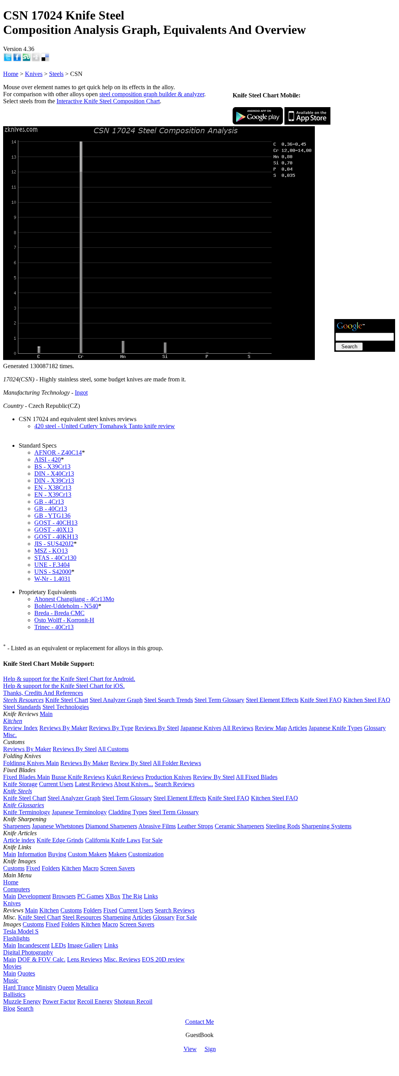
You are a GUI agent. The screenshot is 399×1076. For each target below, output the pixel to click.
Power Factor (59, 1001)
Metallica (87, 987)
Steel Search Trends (168, 700)
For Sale (152, 840)
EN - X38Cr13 (52, 487)
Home (10, 74)
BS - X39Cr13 (52, 466)
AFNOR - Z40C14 (58, 452)
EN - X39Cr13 (52, 494)
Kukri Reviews (125, 777)
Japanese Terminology (79, 812)
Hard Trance (18, 987)
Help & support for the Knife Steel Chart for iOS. (64, 686)
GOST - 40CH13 (56, 522)
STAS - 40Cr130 (55, 557)
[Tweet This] (7, 59)
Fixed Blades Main (26, 777)
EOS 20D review (163, 959)
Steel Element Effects (272, 700)
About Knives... (133, 784)
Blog (9, 1008)
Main (46, 714)
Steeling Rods (283, 826)
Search (25, 1008)
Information (32, 854)
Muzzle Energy (22, 1001)
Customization (146, 854)
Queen (66, 987)
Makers (117, 854)
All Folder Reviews (177, 763)
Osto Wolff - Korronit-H (64, 620)
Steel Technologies (65, 707)
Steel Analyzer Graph (116, 700)
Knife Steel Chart (66, 700)
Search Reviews (174, 784)
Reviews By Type (111, 728)
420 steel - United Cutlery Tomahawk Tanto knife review (104, 426)
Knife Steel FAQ (321, 700)
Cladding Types (127, 812)
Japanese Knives (200, 728)
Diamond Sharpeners (111, 826)
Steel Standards (22, 707)
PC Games (90, 896)
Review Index (20, 728)
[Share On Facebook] (17, 59)
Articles (297, 728)
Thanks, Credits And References (43, 693)
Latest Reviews (94, 784)
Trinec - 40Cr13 (54, 627)
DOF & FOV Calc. (41, 959)
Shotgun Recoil (133, 1001)
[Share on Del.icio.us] (45, 59)
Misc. (10, 735)
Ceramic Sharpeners (239, 826)
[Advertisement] (365, 201)
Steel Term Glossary (219, 700)
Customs (14, 868)
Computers (16, 889)
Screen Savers (117, 868)
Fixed (33, 868)
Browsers (64, 896)
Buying (57, 854)
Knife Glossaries (23, 805)
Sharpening (117, 917)
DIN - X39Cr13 (54, 480)
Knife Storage (20, 784)
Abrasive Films (157, 826)
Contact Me (199, 1021)
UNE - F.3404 (52, 564)
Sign (210, 1049)
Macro (91, 868)
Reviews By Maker (63, 728)
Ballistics (14, 994)
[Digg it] (36, 59)
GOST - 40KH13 (56, 536)
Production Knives (168, 777)
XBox (112, 896)
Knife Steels (17, 791)
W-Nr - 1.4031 (52, 578)
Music (10, 980)
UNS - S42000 (52, 571)
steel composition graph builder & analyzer (151, 94)
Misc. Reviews (122, 959)
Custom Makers (87, 854)
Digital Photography (28, 952)
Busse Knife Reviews (78, 777)
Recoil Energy (95, 1001)
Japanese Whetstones (58, 826)
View (190, 1049)
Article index (19, 840)
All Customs (113, 749)
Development (34, 896)
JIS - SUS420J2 (54, 543)
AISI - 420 (47, 459)
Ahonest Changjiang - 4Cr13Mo (74, 599)
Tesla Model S (21, 931)
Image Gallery (84, 945)
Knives (33, 74)
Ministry (45, 987)
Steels (56, 74)
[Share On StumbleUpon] (26, 59)
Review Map (271, 728)
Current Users (56, 784)
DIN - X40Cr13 (54, 473)
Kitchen (12, 721)
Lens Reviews (84, 959)
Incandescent (33, 945)
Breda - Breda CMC (59, 613)
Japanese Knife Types (335, 728)
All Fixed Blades (256, 777)
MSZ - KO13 (51, 550)
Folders (51, 868)
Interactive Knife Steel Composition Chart (108, 101)
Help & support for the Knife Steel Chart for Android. (69, 679)
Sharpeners (16, 826)
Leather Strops (195, 826)
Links (151, 896)
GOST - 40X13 (53, 529)
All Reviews (237, 728)
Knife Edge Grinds (60, 840)
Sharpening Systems (326, 826)
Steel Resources (81, 917)
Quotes (26, 973)
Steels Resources (23, 700)
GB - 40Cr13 (50, 508)
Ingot (81, 392)
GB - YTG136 (52, 515)
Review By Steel (131, 763)
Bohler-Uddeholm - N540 (66, 606)
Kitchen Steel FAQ (366, 700)
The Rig (132, 896)
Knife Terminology (26, 812)
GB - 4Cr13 (49, 501)
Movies (12, 966)
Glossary (375, 728)
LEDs (58, 945)
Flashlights (16, 938)
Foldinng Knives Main (31, 763)
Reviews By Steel (157, 728)
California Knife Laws (112, 840)
